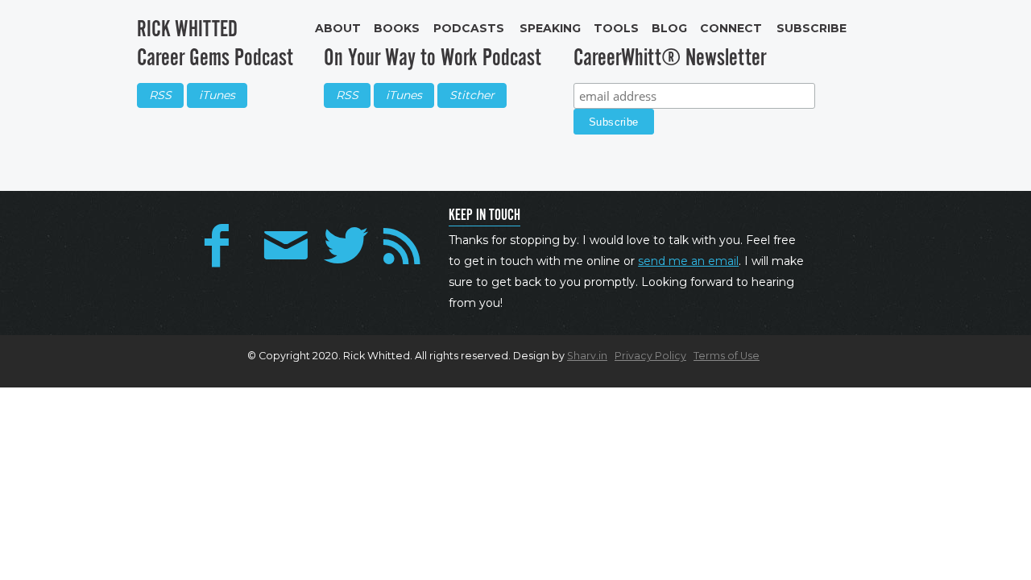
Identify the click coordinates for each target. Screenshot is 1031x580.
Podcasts (468, 28)
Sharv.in (587, 356)
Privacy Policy (650, 356)
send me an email (688, 261)
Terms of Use (727, 356)
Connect (731, 28)
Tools (616, 28)
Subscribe (811, 28)
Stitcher (472, 95)
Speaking (550, 28)
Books (397, 28)
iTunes (217, 95)
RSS (160, 95)
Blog (669, 28)
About (338, 28)
